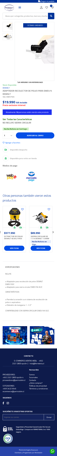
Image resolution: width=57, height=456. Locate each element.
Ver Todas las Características (17, 119)
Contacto (32, 380)
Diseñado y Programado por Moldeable (28, 452)
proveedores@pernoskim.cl (14, 380)
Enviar (49, 417)
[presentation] (53, 231)
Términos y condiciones (38, 388)
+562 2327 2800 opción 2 (27, 362)
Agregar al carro (35, 135)
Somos (32, 374)
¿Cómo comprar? (36, 383)
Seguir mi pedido (47, 1)
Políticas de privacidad (38, 385)
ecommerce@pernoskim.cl (13, 391)
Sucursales (33, 377)
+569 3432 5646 (9, 388)
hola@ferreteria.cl (37, 363)
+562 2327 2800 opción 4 (13, 377)
